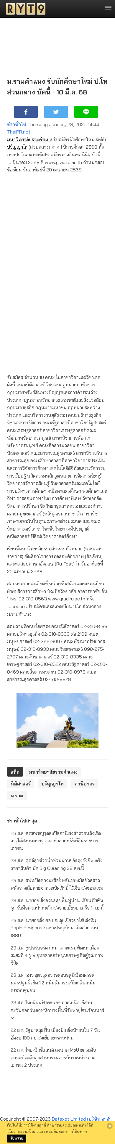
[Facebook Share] (26, 112)
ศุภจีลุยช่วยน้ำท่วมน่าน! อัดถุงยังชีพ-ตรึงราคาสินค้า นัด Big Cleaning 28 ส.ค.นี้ (57, 864)
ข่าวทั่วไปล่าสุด (22, 821)
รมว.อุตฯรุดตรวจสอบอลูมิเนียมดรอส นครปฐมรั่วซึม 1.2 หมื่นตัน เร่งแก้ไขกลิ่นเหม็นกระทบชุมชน (53, 982)
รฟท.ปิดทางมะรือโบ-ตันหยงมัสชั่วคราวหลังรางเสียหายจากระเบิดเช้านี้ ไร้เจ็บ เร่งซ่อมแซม (57, 884)
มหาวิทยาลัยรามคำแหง (29, 139)
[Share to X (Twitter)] (56, 112)
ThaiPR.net (18, 132)
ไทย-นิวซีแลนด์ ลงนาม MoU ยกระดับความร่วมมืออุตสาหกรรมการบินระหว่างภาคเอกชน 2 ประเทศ (53, 1057)
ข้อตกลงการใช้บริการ (70, 1131)
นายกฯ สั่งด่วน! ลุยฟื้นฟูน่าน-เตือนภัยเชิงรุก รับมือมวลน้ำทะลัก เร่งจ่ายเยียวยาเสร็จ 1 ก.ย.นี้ (57, 904)
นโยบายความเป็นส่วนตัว (26, 1131)
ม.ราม (17, 795)
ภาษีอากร (84, 784)
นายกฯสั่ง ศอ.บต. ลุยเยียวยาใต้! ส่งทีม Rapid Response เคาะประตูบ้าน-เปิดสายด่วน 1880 (54, 927)
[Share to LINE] (86, 112)
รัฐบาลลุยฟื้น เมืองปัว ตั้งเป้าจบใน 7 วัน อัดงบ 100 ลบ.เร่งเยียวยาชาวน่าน (55, 1034)
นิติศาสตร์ (21, 784)
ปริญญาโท (17, 147)
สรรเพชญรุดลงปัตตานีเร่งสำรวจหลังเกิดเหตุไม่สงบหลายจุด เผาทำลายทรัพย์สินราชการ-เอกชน (56, 840)
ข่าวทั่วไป (16, 124)
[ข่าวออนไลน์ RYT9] (24, 9)
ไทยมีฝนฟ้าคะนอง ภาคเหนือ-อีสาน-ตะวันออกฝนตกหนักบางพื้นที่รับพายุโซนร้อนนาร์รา (57, 1010)
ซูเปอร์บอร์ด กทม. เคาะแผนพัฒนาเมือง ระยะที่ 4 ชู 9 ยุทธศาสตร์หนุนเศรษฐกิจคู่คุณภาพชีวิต (57, 955)
